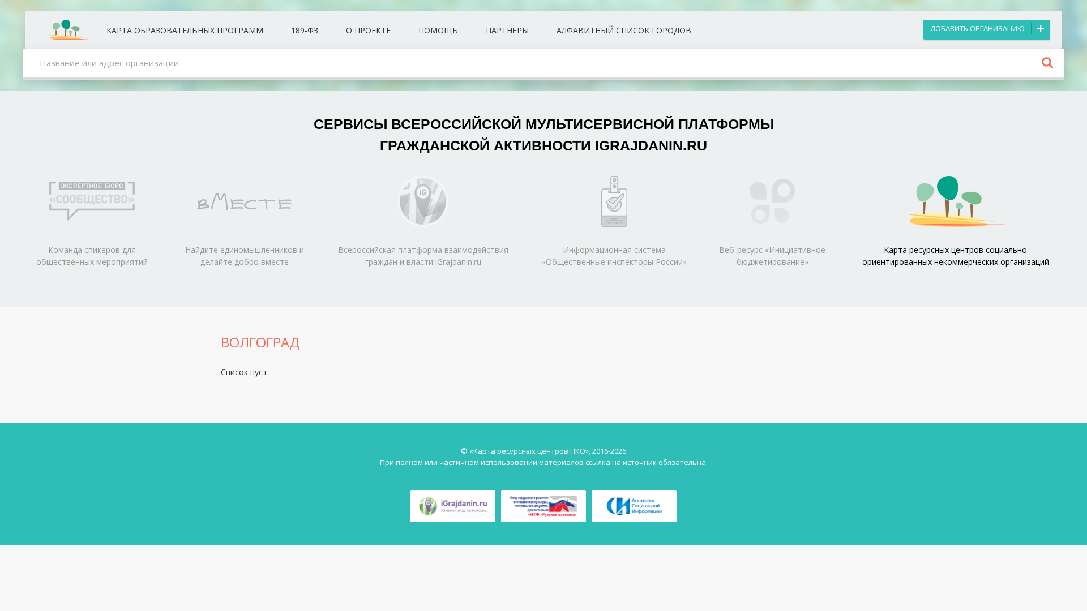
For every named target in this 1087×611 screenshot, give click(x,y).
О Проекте (368, 30)
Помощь (438, 30)
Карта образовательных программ (184, 30)
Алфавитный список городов (624, 30)
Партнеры (507, 30)
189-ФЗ (304, 30)
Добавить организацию (977, 28)
